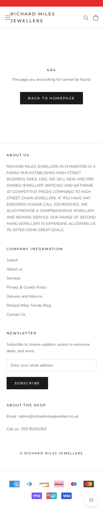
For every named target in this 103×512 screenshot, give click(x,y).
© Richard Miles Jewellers (51, 453)
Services (14, 278)
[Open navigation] (7, 17)
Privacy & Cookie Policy (26, 287)
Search (12, 260)
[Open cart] (95, 17)
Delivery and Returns (24, 296)
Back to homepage (51, 98)
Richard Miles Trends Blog (29, 305)
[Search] (85, 17)
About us (15, 269)
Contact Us (16, 314)
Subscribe (27, 383)
